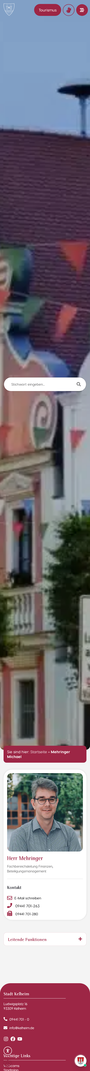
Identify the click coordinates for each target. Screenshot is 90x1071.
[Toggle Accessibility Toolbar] (7, 1050)
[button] (7, 1063)
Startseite (38, 752)
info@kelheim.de (21, 1028)
